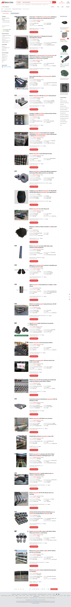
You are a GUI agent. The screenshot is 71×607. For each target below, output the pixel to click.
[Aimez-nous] (56, 594)
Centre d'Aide (14, 594)
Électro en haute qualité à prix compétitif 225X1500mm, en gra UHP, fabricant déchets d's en (42, 134)
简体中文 (13, 595)
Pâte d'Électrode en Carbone (65, 118)
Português (35, 595)
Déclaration (18, 594)
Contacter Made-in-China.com (42, 594)
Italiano (39, 595)
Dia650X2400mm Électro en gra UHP (41, 436)
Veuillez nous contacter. (7, 66)
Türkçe (65, 595)
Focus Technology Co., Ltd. (35, 599)
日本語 (20, 595)
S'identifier (68, 2)
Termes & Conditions (36, 603)
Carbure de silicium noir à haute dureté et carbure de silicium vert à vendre (64, 79)
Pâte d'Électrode (63, 113)
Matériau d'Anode (63, 106)
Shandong (5, 56)
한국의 (48, 595)
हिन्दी (58, 595)
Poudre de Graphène (63, 121)
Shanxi (4, 60)
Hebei (4, 54)
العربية (51, 595)
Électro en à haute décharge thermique (40, 153)
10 (18, 589)
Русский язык (43, 595)
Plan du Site (49, 594)
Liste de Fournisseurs (15, 13)
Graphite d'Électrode (28, 4)
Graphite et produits (6, 20)
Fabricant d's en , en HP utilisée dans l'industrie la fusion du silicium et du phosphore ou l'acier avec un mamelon (42, 57)
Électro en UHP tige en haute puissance (42, 95)
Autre (4, 39)
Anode (23, 4)
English (9, 595)
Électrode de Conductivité (64, 111)
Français (24, 595)
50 (23, 589)
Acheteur (52, 6)
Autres (4, 50)
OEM (4, 46)
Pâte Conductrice (63, 123)
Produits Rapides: (18, 4)
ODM (4, 49)
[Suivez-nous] (58, 594)
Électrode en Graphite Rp (64, 114)
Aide (58, 6)
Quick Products (26, 597)
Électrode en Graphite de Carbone (37, 4)
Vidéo (15, 16)
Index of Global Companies (51, 597)
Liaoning (4, 58)
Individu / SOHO (5, 42)
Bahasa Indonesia (36, 596)
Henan (4, 57)
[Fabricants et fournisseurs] (7, 2)
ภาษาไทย (61, 595)
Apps (62, 6)
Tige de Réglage (63, 119)
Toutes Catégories (6, 6)
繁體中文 (17, 595)
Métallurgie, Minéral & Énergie (5, 19)
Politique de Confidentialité (32, 594)
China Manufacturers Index (33, 597)
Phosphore (44, 4)
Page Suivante (53, 589)
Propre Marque (6, 47)
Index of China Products (42, 597)
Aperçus (54, 594)
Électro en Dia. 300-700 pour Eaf (39, 208)
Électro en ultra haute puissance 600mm (41, 342)
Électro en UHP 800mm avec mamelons (40, 418)
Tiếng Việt (68, 595)
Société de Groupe (6, 40)
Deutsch (31, 595)
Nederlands (54, 595)
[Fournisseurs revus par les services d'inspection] (7, 29)
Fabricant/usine (6, 37)
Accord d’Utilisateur (24, 594)
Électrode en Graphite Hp (64, 107)
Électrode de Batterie (63, 109)
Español (27, 595)
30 (20, 589)
